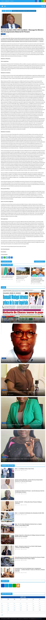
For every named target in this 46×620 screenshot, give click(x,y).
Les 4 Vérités (11, 279)
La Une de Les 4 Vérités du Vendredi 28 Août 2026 (15, 319)
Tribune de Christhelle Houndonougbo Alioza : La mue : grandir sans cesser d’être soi (19, 458)
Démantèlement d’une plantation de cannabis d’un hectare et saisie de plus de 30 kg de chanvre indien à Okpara (30, 558)
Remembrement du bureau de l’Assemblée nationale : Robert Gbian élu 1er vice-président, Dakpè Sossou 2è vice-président (37, 280)
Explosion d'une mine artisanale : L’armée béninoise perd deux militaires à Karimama (22, 277)
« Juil (2, 614)
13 (20, 605)
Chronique (4, 422)
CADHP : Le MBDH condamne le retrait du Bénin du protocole (7, 277)
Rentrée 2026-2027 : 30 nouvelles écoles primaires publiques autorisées (28, 502)
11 (8, 605)
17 (2, 607)
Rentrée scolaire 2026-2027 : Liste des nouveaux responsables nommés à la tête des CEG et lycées (29, 480)
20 (20, 607)
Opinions (4, 358)
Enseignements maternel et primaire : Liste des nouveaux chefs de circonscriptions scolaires (29, 491)
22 (33, 607)
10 (2, 605)
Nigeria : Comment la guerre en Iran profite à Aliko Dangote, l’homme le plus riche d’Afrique (28, 547)
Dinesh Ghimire (39, 618)
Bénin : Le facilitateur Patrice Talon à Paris (24, 468)
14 (27, 605)
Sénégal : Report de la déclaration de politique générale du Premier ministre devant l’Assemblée (30, 536)
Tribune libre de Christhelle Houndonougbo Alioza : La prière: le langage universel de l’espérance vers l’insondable (23, 392)
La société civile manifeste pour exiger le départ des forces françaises (7, 261)
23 (39, 607)
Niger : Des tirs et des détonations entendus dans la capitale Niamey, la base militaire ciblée (28, 525)
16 (39, 605)
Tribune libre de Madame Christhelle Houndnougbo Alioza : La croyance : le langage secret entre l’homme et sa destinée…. (21, 425)
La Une (4, 316)
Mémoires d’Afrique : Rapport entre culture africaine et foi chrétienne (16, 360)
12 (14, 605)
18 (8, 607)
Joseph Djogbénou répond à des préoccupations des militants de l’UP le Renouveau (40, 261)
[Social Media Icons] (3, 585)
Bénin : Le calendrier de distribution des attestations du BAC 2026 (29, 513)
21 (27, 607)
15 (33, 605)
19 (14, 607)
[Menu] (5, 6)
